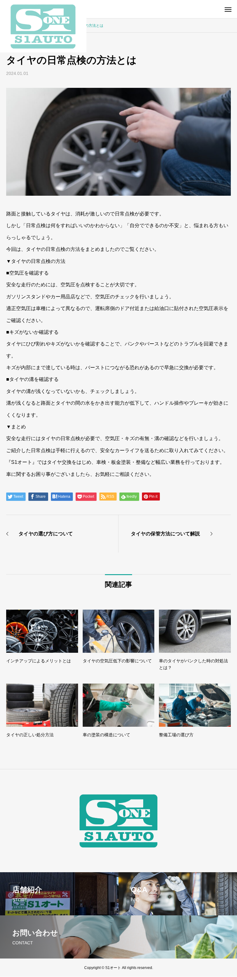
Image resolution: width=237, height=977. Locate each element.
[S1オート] (43, 26)
